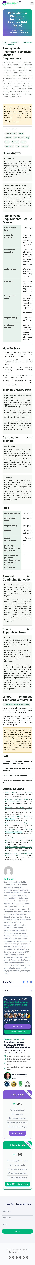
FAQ (17, 146)
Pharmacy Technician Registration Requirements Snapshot (18, 800)
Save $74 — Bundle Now (17, 1184)
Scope (23, 142)
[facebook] (13, 1257)
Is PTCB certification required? (15, 776)
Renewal (15, 142)
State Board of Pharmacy (18, 793)
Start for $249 (18, 1133)
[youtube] (24, 1257)
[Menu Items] (25, 1252)
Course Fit (9, 146)
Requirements (11, 133)
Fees (7, 142)
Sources (25, 146)
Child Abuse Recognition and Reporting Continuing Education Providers (18, 840)
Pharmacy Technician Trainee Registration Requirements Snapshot (18, 809)
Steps (21, 133)
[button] (32, 3)
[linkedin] (20, 1257)
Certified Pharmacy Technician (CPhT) (18, 847)
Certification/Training (21, 138)
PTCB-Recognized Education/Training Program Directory (18, 854)
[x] (27, 1257)
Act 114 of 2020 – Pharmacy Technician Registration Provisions (18, 830)
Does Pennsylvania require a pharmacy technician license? (17, 762)
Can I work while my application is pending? (17, 769)
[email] (10, 1257)
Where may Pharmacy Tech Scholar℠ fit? (17, 782)
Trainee (8, 138)
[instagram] (17, 1257)
